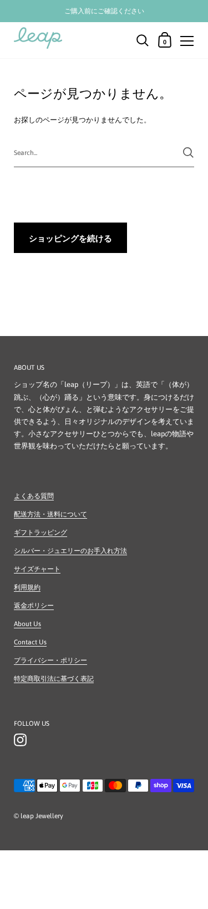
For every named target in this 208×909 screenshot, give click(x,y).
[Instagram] (20, 740)
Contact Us (30, 642)
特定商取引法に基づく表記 (54, 679)
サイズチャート (37, 569)
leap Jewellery (42, 816)
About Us (27, 624)
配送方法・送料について (50, 514)
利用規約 (27, 587)
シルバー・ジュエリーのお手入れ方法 (70, 551)
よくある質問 (34, 496)
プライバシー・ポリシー (50, 660)
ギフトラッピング (40, 532)
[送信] (188, 152)
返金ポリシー (34, 606)
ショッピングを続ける (70, 238)
